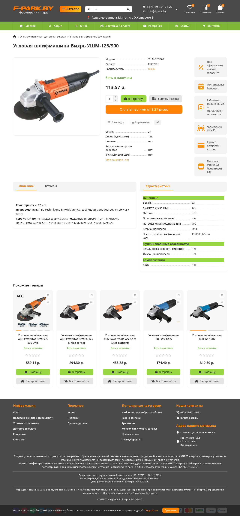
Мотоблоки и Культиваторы (139, 428)
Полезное (76, 405)
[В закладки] (48, 295)
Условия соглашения (26, 423)
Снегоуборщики (132, 439)
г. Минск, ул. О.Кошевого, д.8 (197, 432)
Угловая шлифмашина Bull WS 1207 (207, 337)
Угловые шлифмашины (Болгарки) (90, 36)
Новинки (73, 417)
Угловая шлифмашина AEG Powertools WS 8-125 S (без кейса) (76, 338)
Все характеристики (117, 159)
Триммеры (128, 423)
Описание (26, 186)
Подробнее (151, 510)
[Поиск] (128, 9)
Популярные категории (141, 405)
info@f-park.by (156, 11)
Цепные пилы (130, 434)
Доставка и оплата (118, 26)
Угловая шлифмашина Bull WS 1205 (163, 337)
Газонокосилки (131, 417)
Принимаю (171, 510)
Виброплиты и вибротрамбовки (142, 412)
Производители (77, 423)
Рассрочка (155, 26)
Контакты (213, 26)
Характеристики (158, 186)
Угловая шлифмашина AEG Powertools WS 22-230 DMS (33, 338)
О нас (83, 26)
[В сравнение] (48, 302)
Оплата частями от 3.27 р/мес (144, 109)
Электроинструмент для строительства (43, 36)
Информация (24, 405)
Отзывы (51, 186)
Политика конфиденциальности (33, 417)
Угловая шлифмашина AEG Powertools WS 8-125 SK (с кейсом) (120, 338)
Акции (58, 26)
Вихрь (151, 68)
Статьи (184, 26)
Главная (30, 26)
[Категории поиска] (89, 9)
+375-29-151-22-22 (159, 7)
